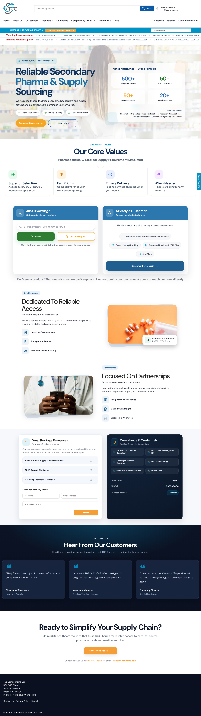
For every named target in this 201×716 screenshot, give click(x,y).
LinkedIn (35, 701)
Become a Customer (164, 20)
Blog (116, 20)
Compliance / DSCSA (82, 20)
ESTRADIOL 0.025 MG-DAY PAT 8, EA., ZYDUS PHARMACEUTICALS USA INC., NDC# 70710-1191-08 (87, 35)
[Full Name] (41, 496)
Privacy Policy (22, 701)
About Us (17, 20)
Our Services (32, 20)
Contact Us (62, 20)
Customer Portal (186, 20)
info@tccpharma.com (124, 660)
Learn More (63, 123)
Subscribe (86, 512)
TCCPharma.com (17, 712)
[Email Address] (79, 496)
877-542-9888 (94, 660)
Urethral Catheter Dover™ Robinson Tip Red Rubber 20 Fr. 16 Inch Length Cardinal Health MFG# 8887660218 (86, 40)
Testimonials (104, 20)
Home (6, 20)
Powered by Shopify (34, 712)
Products (46, 20)
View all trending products (60, 30)
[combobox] (94, 8)
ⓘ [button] (95, 461)
